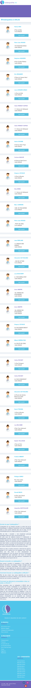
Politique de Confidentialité (7, 630)
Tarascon (3, 642)
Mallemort (3, 652)
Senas (2, 649)
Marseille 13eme (21, 662)
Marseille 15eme (21, 664)
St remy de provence (6, 645)
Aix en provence (21, 661)
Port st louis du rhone (6, 647)
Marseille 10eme (21, 675)
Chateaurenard (4, 640)
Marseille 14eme (21, 670)
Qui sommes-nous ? (5, 626)
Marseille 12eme (21, 671)
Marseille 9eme (21, 668)
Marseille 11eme (21, 673)
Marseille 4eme (21, 677)
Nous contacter (4, 632)
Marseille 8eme (21, 666)
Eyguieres (3, 651)
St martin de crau (5, 643)
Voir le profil (21, 35)
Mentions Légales (5, 628)
